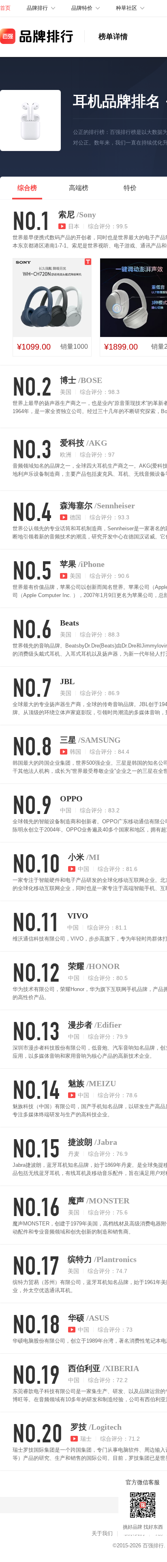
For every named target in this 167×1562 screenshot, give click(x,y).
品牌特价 (81, 8)
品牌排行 (37, 8)
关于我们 (102, 1533)
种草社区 (126, 8)
